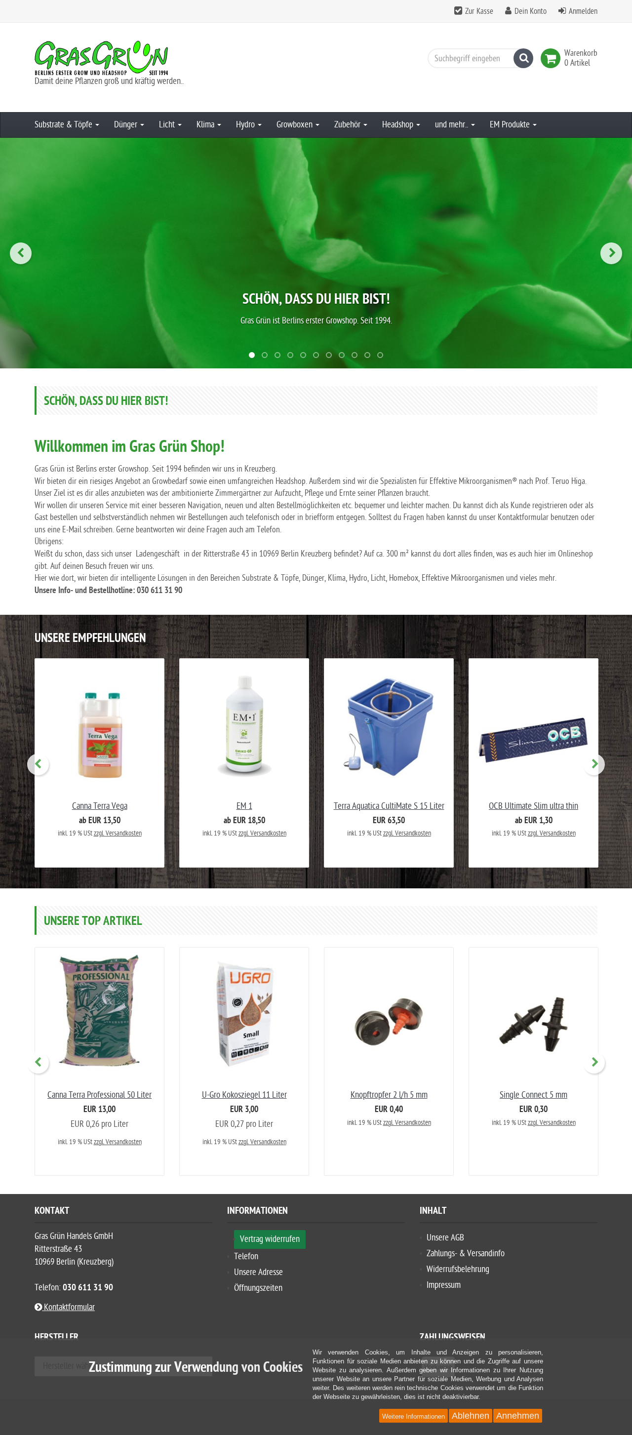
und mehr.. (452, 125)
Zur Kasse (479, 11)
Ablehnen (470, 1416)
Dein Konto (530, 11)
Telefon (246, 1256)
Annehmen (517, 1416)
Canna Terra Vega (99, 806)
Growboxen (295, 125)
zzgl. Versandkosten (118, 833)
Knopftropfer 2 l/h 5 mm (389, 1095)
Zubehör (348, 125)
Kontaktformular (68, 1307)
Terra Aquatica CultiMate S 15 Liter (389, 806)
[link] (552, 58)
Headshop (398, 125)
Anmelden (583, 11)
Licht (168, 125)
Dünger (126, 125)
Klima (206, 125)
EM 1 (244, 806)
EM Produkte (511, 125)
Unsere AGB (445, 1238)
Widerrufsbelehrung (458, 1269)
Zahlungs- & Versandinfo (466, 1253)
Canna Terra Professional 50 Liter (99, 1095)
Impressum (444, 1285)
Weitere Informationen (413, 1416)
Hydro (246, 125)
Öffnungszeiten (258, 1288)
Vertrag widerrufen (270, 1239)
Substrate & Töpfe (64, 125)
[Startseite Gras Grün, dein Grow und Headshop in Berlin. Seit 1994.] (123, 57)
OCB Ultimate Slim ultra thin (533, 806)
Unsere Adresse (258, 1272)
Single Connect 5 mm (533, 1095)
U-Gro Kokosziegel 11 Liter (244, 1095)
